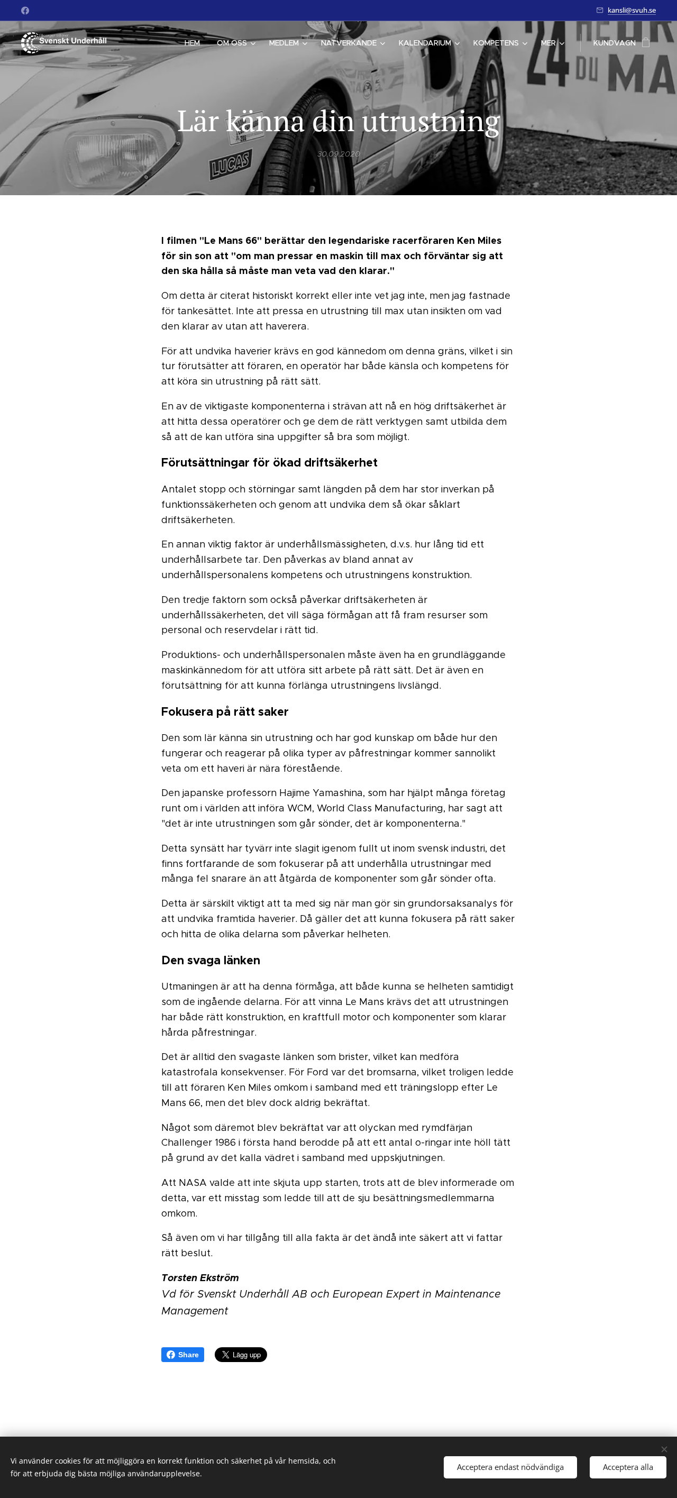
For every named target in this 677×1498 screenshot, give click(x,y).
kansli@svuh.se (632, 10)
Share (188, 1354)
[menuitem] (195, 43)
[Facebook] (25, 11)
